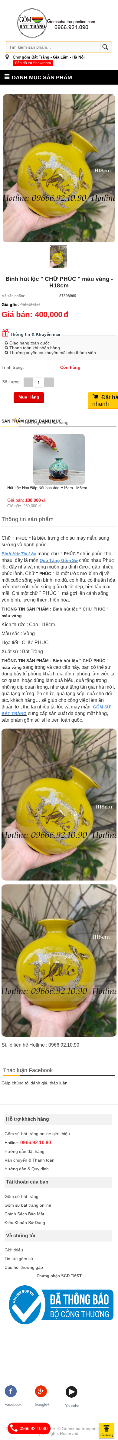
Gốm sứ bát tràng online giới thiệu (37, 1133)
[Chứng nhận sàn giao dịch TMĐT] (59, 1305)
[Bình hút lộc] (59, 168)
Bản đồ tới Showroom (33, 63)
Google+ (42, 1404)
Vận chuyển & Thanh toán (29, 1160)
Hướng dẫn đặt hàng (24, 1151)
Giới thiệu (14, 1249)
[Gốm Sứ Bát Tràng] (56, 22)
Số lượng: (11, 381)
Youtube (72, 1406)
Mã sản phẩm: (13, 296)
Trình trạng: (13, 367)
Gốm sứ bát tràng (21, 1196)
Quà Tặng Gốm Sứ (59, 560)
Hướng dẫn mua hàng (46, 422)
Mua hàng (28, 397)
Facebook (13, 1404)
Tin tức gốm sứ (19, 1258)
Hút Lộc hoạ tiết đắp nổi (28, 437)
